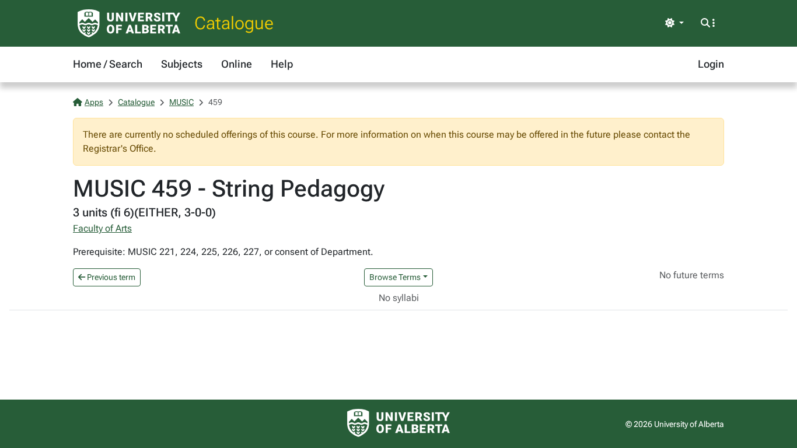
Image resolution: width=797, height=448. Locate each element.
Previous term (110, 277)
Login (711, 64)
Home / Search (107, 64)
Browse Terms (395, 277)
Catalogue (234, 23)
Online (236, 64)
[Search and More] (707, 23)
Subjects (181, 64)
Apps (94, 102)
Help (282, 64)
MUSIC (181, 102)
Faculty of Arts (102, 228)
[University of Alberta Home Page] (129, 23)
